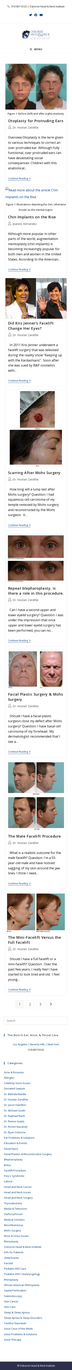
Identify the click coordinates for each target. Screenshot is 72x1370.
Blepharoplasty (13, 1159)
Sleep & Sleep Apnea (17, 1312)
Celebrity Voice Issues (17, 1083)
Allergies (9, 1077)
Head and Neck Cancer (18, 1187)
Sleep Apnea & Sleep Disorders (23, 1318)
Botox (7, 1165)
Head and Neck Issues (17, 1192)
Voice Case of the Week (18, 1328)
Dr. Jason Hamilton (15, 1105)
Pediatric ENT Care (15, 1268)
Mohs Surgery (12, 1230)
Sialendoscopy (13, 1296)
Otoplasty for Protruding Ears (35, 120)
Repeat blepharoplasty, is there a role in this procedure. (36, 591)
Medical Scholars (14, 1219)
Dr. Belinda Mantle (15, 1094)
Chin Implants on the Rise (32, 217)
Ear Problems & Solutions (19, 1137)
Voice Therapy (12, 1339)
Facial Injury (11, 1148)
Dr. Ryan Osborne (15, 1132)
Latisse (8, 1181)
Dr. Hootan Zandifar (26, 127)
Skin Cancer (11, 1301)
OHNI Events (11, 1258)
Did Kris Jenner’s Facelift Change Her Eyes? (31, 326)
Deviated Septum (14, 1088)
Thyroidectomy (13, 1203)
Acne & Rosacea (14, 1072)
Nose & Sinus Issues (16, 1236)
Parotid (8, 1263)
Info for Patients (14, 1252)
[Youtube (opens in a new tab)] (41, 15)
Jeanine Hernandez (25, 224)
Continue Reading (19, 179)
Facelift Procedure (15, 1170)
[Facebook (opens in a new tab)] (35, 15)
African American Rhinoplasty (22, 1285)
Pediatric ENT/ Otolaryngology (22, 1274)
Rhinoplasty (11, 1241)
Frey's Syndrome (14, 1176)
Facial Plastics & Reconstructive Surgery (28, 1154)
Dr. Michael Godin (14, 1110)
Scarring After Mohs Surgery (34, 472)
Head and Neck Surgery (18, 1197)
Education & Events (15, 1143)
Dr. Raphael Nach (14, 1116)
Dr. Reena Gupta (14, 1121)
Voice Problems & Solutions (20, 1334)
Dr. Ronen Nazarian (16, 1126)
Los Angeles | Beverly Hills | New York (36, 1044)
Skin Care (10, 1307)
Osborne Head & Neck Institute (22, 1247)
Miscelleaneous (13, 1225)
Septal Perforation (15, 1290)
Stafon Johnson (13, 1214)
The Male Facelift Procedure (34, 836)
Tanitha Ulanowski (15, 1323)
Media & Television (15, 1208)
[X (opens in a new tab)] (30, 15)
